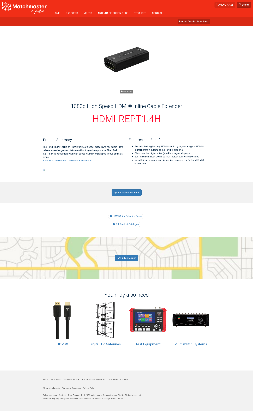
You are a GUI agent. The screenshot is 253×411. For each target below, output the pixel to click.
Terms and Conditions (71, 388)
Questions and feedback (126, 192)
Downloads (203, 21)
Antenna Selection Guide (113, 13)
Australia (62, 395)
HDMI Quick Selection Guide (127, 216)
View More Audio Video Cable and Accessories (67, 160)
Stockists (140, 13)
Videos (88, 13)
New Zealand (74, 395)
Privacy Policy (89, 388)
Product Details (187, 21)
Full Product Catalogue (127, 224)
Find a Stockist (128, 258)
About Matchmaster (51, 388)
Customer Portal (71, 379)
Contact (157, 13)
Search (245, 4)
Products (72, 13)
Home (56, 13)
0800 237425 (226, 4)
